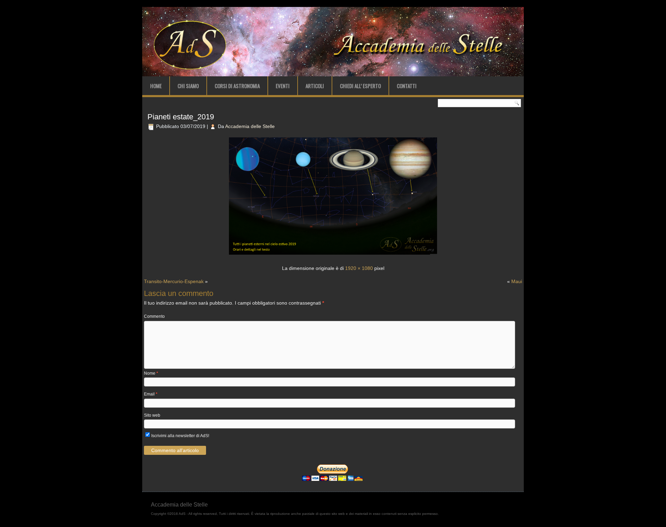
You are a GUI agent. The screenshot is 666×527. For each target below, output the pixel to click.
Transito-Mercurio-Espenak (174, 281)
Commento (154, 316)
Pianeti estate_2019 (180, 116)
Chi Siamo (188, 86)
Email (150, 394)
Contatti (407, 86)
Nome (151, 373)
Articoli (315, 86)
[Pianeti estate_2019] (333, 255)
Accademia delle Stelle (250, 126)
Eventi (283, 86)
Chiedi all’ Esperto (360, 86)
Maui (516, 281)
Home (156, 86)
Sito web (152, 415)
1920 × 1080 (359, 268)
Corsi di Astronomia (237, 86)
